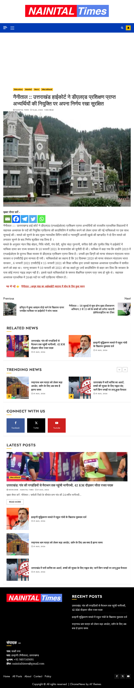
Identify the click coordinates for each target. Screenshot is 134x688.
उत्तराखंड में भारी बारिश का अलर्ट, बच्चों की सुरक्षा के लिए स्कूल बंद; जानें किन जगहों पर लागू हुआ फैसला (109, 386)
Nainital (28, 89)
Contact (38, 676)
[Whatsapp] (41, 219)
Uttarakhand (47, 89)
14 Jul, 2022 (37, 110)
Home (6, 676)
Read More (15, 501)
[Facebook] (16, 219)
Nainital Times (22, 110)
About (28, 676)
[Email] (7, 219)
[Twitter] (33, 219)
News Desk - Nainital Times (21, 490)
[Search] (122, 28)
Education (18, 89)
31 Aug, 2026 (39, 352)
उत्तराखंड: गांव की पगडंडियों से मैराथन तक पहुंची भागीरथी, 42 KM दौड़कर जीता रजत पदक (48, 344)
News (36, 89)
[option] (36, 389)
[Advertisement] (67, 57)
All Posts (17, 676)
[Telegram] (24, 219)
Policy (48, 676)
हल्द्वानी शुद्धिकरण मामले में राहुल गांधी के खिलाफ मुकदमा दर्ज (110, 344)
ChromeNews (77, 684)
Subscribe (128, 27)
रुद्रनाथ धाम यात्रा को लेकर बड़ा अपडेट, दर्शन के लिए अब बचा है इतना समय (46, 386)
